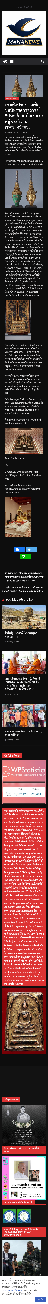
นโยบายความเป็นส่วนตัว (12, 1290)
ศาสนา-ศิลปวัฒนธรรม (12, 98)
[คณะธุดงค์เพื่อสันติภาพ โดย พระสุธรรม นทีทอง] (24, 705)
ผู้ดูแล (25, 132)
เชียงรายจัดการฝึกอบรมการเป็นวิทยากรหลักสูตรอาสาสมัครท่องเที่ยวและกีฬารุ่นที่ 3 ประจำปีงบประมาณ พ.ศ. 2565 (24, 577)
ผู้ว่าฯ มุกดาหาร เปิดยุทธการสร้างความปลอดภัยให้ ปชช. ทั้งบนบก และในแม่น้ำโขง (22, 589)
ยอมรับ (40, 1299)
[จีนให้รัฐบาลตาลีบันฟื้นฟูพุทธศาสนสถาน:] (24, 607)
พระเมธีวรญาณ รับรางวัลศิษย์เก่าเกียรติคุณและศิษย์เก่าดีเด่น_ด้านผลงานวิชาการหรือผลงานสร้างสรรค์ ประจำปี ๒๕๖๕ (23, 684)
